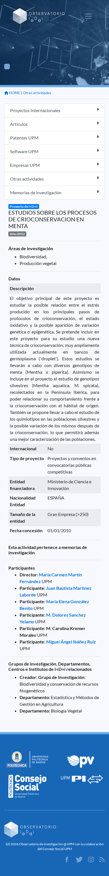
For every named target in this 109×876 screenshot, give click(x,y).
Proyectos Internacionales (35, 110)
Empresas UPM (25, 165)
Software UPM (24, 151)
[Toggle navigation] (88, 16)
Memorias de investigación (35, 192)
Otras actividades (37, 93)
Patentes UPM (24, 137)
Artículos (19, 124)
